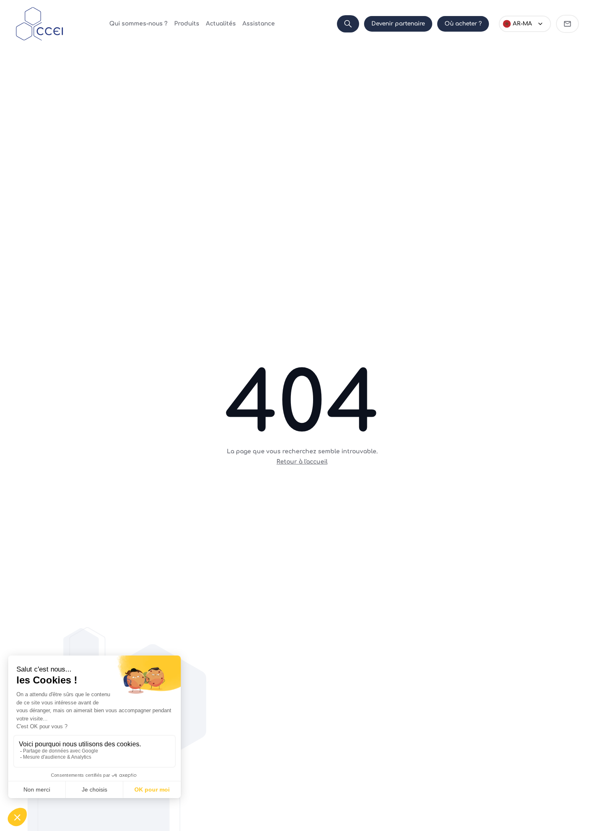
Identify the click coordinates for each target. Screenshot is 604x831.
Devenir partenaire (398, 24)
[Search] (348, 23)
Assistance (258, 24)
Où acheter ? (463, 24)
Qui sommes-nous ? (138, 24)
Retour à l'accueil (302, 462)
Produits (186, 24)
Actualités (221, 24)
